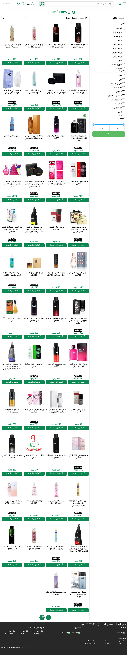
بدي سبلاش (117, 33)
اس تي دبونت (116, 84)
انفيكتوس (118, 108)
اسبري (119, 29)
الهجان (119, 92)
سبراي (119, 61)
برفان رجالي (117, 57)
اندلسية (118, 104)
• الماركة (122, 71)
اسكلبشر (118, 88)
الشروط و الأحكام (119, 642)
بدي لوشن (117, 37)
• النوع (123, 24)
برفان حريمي (117, 53)
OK (109, 134)
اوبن (120, 112)
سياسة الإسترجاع (105, 642)
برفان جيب (117, 49)
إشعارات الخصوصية (90, 642)
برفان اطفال (117, 45)
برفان (119, 41)
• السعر (123, 118)
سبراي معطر (116, 65)
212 (120, 76)
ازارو (120, 80)
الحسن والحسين (115, 96)
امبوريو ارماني (116, 100)
